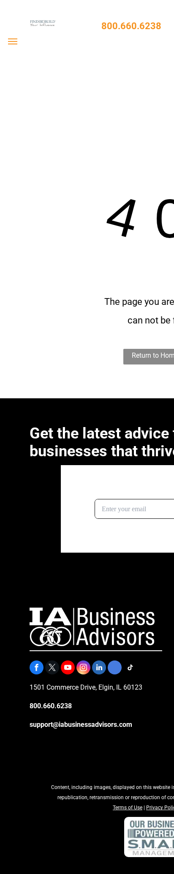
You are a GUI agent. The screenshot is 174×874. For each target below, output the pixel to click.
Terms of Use (127, 808)
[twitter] (52, 668)
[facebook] (37, 668)
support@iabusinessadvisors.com (81, 725)
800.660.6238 (131, 26)
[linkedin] (99, 668)
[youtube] (68, 668)
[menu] (12, 41)
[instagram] (83, 668)
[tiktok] (130, 668)
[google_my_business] (115, 668)
